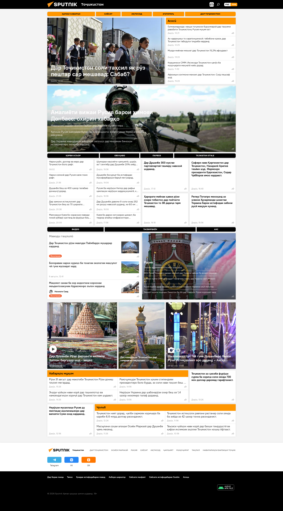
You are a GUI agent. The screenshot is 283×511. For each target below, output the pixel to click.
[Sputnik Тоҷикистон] (63, 8)
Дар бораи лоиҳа (55, 477)
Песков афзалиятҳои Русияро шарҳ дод (163, 267)
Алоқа (186, 477)
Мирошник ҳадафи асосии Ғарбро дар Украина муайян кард (87, 125)
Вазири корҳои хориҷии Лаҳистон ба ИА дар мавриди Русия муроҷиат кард (180, 292)
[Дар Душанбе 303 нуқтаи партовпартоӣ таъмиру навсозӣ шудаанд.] (165, 175)
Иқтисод (155, 450)
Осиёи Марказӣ (119, 450)
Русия (148, 262)
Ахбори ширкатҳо (117, 477)
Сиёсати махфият (137, 477)
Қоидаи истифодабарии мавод (90, 477)
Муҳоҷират (182, 450)
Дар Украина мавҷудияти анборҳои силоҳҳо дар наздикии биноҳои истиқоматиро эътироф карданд (91, 143)
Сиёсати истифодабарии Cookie (164, 477)
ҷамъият (168, 450)
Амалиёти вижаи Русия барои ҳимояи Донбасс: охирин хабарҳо (102, 115)
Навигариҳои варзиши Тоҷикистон (222, 450)
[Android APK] (226, 487)
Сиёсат (144, 450)
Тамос (70, 477)
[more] (162, 81)
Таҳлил (196, 450)
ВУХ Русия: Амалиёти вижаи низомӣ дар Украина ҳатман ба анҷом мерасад (180, 273)
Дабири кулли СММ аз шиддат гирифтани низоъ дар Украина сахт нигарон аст (179, 279)
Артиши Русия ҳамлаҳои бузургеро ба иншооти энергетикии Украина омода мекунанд (97, 133)
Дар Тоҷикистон (99, 450)
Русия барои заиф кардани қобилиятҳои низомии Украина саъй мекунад (179, 286)
